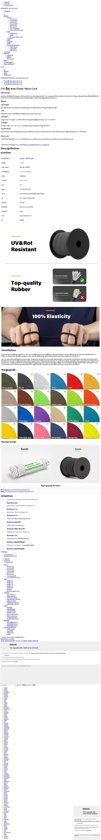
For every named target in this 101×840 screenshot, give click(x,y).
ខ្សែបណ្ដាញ (9, 41)
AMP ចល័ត (11, 639)
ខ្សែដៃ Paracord (14, 47)
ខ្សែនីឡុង (30, 640)
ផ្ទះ (4, 14)
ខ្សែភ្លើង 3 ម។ (10, 580)
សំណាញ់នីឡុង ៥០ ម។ (12, 625)
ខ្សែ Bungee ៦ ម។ (59, 139)
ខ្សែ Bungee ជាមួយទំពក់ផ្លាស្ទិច (15, 548)
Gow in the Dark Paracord (16, 30)
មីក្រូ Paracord (13, 27)
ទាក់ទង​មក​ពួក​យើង (8, 62)
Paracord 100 (13, 25)
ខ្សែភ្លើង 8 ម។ (10, 587)
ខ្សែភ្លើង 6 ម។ (10, 586)
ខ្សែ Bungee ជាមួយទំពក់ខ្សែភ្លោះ (16, 542)
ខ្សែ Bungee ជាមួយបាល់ (30, 144)
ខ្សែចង (8, 31)
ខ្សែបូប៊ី (11, 35)
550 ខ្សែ (2, 640)
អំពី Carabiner (10, 58)
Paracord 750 (13, 19)
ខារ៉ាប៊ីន (8, 43)
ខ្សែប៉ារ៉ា (25, 640)
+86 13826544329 (8, 554)
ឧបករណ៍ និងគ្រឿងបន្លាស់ (13, 45)
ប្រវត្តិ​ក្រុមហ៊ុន (10, 55)
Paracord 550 (13, 22)
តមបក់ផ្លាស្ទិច (13, 48)
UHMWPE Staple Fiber (13, 602)
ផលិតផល (6, 16)
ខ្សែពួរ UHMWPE (11, 596)
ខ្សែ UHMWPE (11, 594)
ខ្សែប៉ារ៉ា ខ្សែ (35, 640)
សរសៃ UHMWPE (11, 601)
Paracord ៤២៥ (13, 23)
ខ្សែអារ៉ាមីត (9, 607)
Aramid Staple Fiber (12, 617)
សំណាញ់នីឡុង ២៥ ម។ (12, 622)
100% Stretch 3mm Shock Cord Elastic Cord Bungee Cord (19, 491)
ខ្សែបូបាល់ (9, 589)
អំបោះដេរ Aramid (11, 612)
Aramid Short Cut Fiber (13, 618)
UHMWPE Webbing (12, 597)
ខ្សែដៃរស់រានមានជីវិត (10, 640)
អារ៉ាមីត (8, 40)
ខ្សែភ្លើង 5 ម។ (10, 584)
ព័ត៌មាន (5, 60)
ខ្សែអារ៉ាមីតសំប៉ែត (11, 609)
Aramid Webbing (11, 610)
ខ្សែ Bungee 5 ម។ (12, 509)
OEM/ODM (7, 52)
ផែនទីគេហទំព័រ (4, 639)
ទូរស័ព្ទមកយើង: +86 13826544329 (9, 8)
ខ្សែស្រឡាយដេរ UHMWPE (13, 599)
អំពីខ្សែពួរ (9, 57)
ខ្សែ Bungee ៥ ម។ (49, 139)
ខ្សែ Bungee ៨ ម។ (69, 139)
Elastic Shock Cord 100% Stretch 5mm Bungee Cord (16, 489)
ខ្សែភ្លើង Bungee (14, 33)
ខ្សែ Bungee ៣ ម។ (39, 139)
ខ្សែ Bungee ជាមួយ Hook (16, 37)
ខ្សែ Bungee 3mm (12, 503)
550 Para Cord (19, 640)
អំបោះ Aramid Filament (13, 614)
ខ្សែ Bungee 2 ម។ (30, 139)
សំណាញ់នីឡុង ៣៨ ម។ (12, 624)
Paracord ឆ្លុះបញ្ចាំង (14, 28)
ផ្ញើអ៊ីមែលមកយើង (5, 136)
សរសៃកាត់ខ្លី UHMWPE (13, 604)
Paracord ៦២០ (13, 20)
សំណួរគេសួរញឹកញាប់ (9, 64)
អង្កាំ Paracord (13, 50)
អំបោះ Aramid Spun (12, 616)
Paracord (9, 17)
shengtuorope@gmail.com (10, 556)
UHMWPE (10, 38)
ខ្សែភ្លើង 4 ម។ (10, 582)
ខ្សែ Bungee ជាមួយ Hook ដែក (16, 528)
